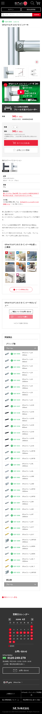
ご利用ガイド (10, 693)
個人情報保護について (9, 700)
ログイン (11, 9)
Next (32, 619)
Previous (9, 619)
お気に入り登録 (22, 150)
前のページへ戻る (10, 597)
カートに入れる (23, 143)
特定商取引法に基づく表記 (31, 700)
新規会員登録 (31, 9)
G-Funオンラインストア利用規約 (31, 694)
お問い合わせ (24, 670)
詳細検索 (36, 14)
